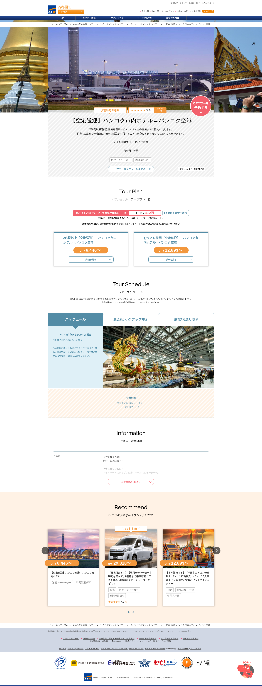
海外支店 (145, 11)
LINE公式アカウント (134, 641)
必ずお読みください (131, 482)
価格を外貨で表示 (177, 213)
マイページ (208, 11)
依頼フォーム (183, 649)
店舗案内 (71, 649)
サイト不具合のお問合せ (155, 649)
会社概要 (62, 649)
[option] (73, 567)
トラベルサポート (71, 638)
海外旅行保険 (89, 638)
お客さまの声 (182, 11)
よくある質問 (195, 11)
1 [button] (128, 612)
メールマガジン (167, 11)
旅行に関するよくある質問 (159, 641)
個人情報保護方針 (190, 638)
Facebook (116, 641)
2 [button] (133, 612)
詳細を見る (91, 259)
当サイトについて (136, 649)
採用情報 (80, 649)
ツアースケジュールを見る (131, 169)
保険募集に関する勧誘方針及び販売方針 (116, 638)
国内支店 (155, 11)
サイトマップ (106, 649)
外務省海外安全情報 (147, 638)
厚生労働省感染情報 (169, 638)
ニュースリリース (92, 649)
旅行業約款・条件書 (99, 641)
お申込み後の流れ (120, 649)
